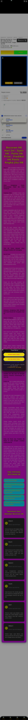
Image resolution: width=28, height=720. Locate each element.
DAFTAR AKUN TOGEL (14, 359)
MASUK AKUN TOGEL (14, 354)
